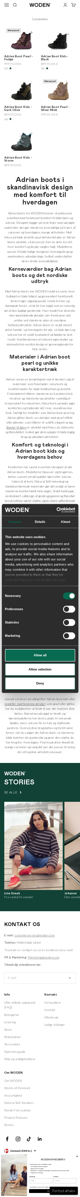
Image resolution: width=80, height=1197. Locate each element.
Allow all (40, 655)
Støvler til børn (16, 427)
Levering (10, 1022)
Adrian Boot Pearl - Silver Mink (55, 108)
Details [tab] (40, 522)
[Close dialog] (77, 1156)
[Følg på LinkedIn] (40, 1139)
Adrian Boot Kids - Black (55, 57)
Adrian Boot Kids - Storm (18, 159)
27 (10, 45)
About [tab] (65, 522)
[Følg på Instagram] (18, 1139)
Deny (40, 683)
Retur (8, 1029)
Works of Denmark (17, 1088)
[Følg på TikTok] (29, 1139)
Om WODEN (13, 1080)
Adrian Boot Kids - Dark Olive (18, 108)
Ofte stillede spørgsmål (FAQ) (19, 1005)
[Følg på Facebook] (7, 1139)
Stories (9, 1125)
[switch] (69, 609)
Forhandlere (52, 1002)
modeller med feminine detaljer (25, 704)
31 (34, 45)
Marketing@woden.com (44, 957)
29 (22, 45)
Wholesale (51, 1017)
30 (28, 45)
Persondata (12, 1044)
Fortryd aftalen (63, 1191)
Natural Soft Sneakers (19, 1103)
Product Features (16, 1117)
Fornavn (32, 1176)
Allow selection (40, 669)
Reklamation (12, 1037)
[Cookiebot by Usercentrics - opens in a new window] (57, 510)
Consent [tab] (14, 522)
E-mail (56, 1176)
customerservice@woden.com (34, 935)
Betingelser (12, 1015)
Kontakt (49, 1010)
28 (16, 45)
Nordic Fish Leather (17, 1110)
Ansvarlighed (13, 1095)
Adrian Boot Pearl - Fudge (18, 57)
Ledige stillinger (54, 1024)
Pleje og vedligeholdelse (19, 1059)
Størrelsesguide (14, 1051)
